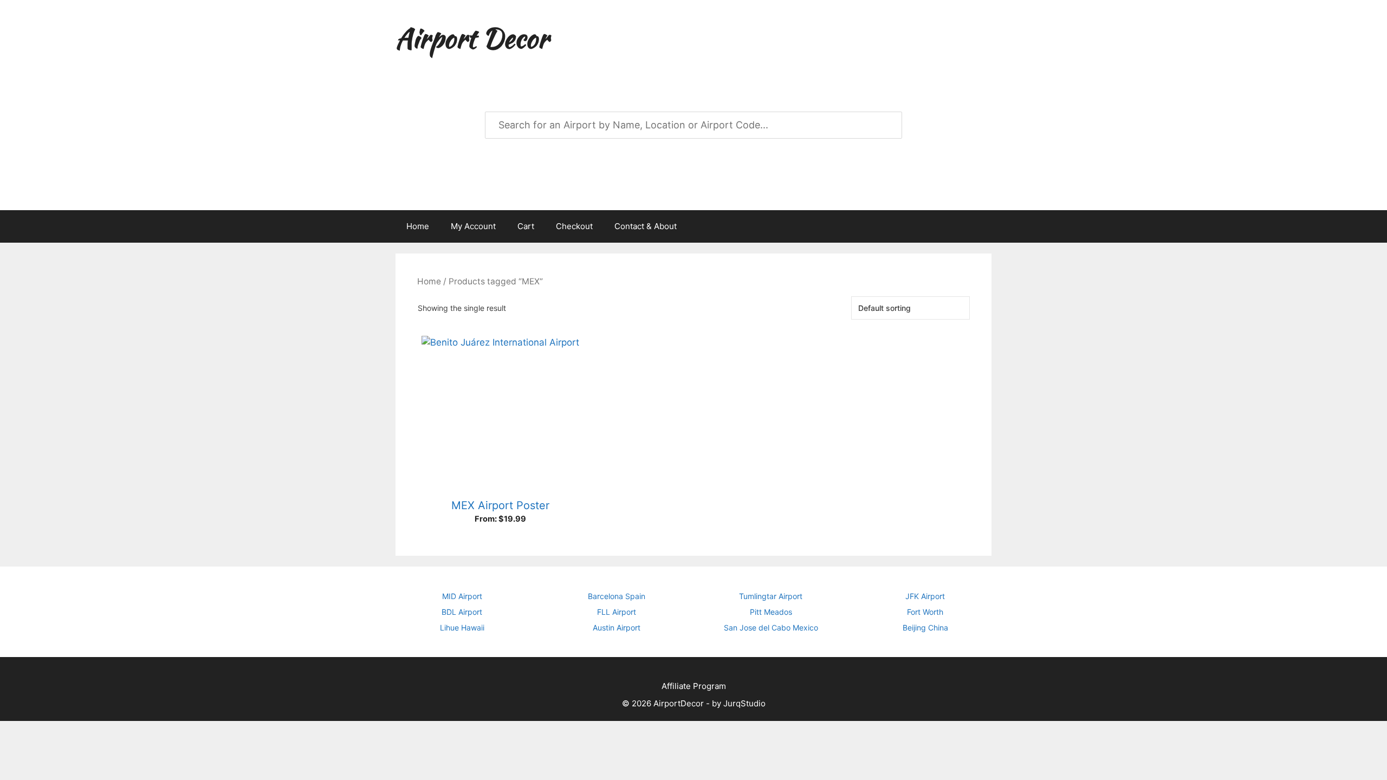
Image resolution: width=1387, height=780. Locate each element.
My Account (473, 226)
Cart (525, 226)
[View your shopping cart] (977, 226)
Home (417, 226)
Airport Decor (472, 37)
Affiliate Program (694, 686)
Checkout (574, 226)
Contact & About (645, 226)
